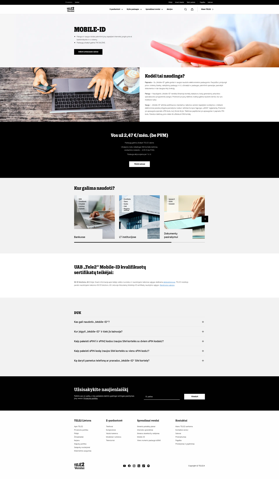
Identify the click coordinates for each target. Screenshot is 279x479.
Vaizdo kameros (112, 433)
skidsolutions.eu (169, 282)
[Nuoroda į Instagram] (134, 466)
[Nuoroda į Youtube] (124, 466)
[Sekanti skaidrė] (205, 219)
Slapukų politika (80, 444)
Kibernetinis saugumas (82, 451)
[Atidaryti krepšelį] (192, 9)
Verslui (77, 2)
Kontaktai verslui (181, 430)
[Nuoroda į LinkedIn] (139, 466)
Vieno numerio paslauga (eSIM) (149, 440)
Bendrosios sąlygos (167, 285)
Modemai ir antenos (113, 437)
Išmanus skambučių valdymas (148, 433)
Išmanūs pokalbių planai (146, 426)
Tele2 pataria (191, 2)
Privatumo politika (81, 430)
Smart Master (179, 2)
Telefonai (109, 426)
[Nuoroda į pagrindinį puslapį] (79, 465)
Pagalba (202, 2)
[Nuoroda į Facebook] (129, 466)
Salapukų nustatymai (82, 447)
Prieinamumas (180, 437)
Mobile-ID (141, 437)
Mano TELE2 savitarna (184, 426)
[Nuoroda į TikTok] (143, 466)
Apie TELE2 (78, 426)
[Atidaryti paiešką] (185, 9)
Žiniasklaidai (78, 437)
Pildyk (170, 2)
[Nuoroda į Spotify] (148, 466)
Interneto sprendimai (145, 430)
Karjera (76, 440)
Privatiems (68, 2)
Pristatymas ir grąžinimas (185, 444)
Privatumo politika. (90, 398)
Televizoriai (110, 440)
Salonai (210, 2)
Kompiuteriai (111, 430)
